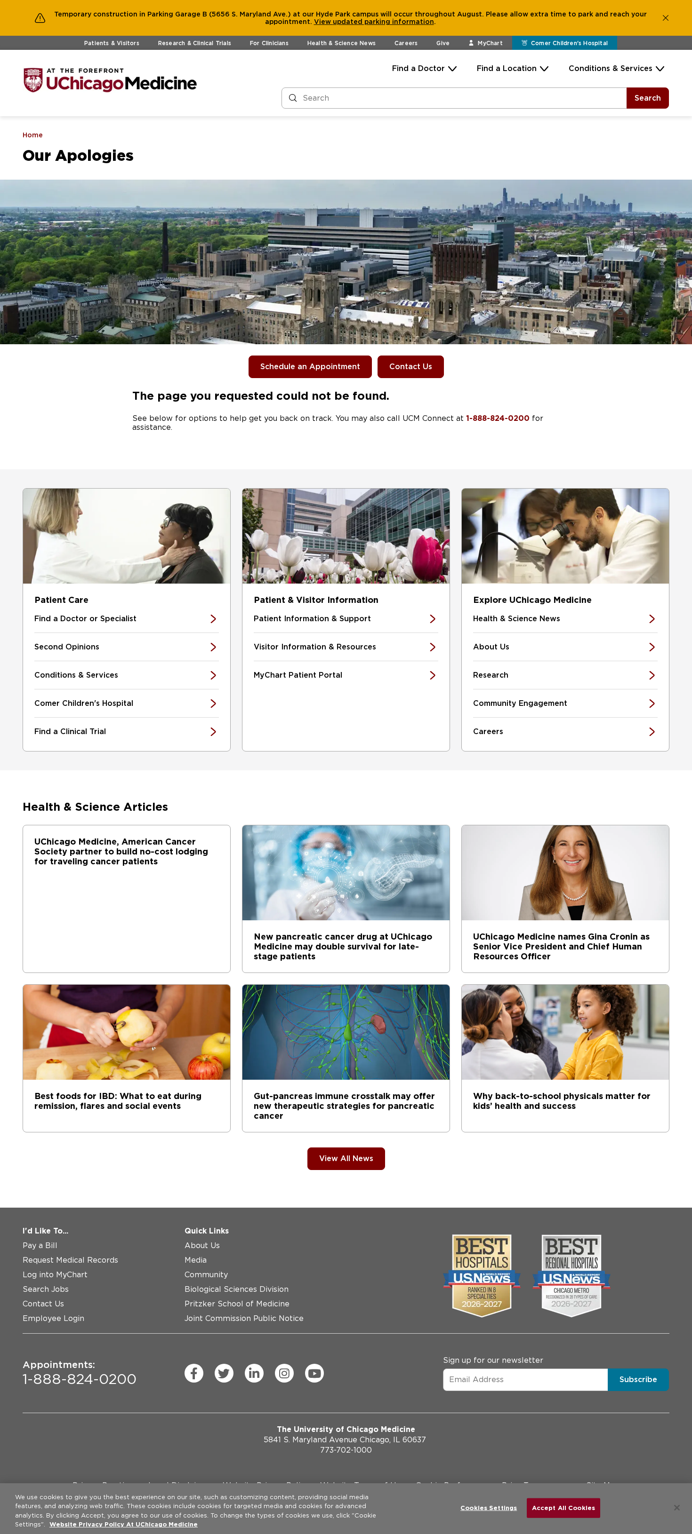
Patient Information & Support (312, 618)
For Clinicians (269, 43)
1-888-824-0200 (498, 418)
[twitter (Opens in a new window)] (224, 1373)
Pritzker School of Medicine (237, 1303)
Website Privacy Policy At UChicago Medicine (123, 1524)
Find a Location (507, 68)
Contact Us (410, 366)
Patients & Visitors (111, 43)
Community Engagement (520, 703)
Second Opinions (66, 646)
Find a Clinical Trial (70, 731)
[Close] (677, 1507)
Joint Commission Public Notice (244, 1318)
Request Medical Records (70, 1260)
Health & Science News (341, 43)
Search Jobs (46, 1289)
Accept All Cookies (563, 1507)
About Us (491, 646)
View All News (346, 1158)
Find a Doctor (418, 68)
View (323, 21)
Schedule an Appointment (310, 366)
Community (206, 1274)
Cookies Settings (488, 1507)
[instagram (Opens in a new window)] (284, 1373)
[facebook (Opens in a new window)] (194, 1373)
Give (443, 43)
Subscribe (638, 1379)
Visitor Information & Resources (315, 646)
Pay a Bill (40, 1245)
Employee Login (53, 1318)
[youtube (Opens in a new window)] (314, 1373)
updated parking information (383, 21)
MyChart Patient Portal (298, 675)
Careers (406, 43)
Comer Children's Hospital (83, 703)
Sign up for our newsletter (493, 1360)
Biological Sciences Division (237, 1289)
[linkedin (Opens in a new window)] (254, 1373)
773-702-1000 (346, 1450)
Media (196, 1260)
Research (490, 675)
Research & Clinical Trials (194, 43)
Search (648, 98)
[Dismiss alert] (665, 18)
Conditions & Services (610, 68)
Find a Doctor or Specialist (85, 618)
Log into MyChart (55, 1274)
